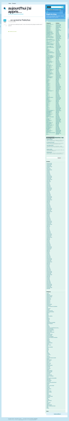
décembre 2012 (58, 86)
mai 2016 (57, 48)
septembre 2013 (58, 77)
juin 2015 (57, 59)
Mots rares (48, 68)
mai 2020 (48, 171)
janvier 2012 (58, 96)
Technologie (49, 395)
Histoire (48, 343)
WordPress (31, 418)
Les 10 (47, 63)
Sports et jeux (48, 122)
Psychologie (48, 114)
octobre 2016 (58, 47)
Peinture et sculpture (49, 110)
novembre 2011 (58, 98)
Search (62, 7)
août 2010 (57, 111)
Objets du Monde (49, 370)
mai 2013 (57, 81)
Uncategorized (12, 21)
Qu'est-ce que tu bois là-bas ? (52, 382)
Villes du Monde (48, 130)
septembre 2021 (49, 169)
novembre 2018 (58, 36)
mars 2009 (57, 127)
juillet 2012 (48, 239)
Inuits (47, 92)
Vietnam (47, 109)
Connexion (35, 418)
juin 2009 (57, 124)
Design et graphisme (49, 56)
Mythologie (48, 71)
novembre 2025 (58, 25)
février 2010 (58, 117)
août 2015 (57, 57)
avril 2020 (57, 32)
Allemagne (48, 75)
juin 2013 (57, 80)
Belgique (47, 80)
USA (47, 108)
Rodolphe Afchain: (50, 139)
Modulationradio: (49, 152)
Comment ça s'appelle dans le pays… (50, 34)
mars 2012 (57, 94)
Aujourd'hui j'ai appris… (19, 10)
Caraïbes (47, 85)
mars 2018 (57, 39)
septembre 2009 (58, 121)
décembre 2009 (49, 271)
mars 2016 (57, 50)
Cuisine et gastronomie (50, 47)
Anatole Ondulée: (49, 149)
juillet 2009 (57, 123)
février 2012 (58, 95)
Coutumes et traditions (50, 44)
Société (47, 121)
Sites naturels (48, 120)
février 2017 (58, 44)
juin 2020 (48, 170)
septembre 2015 (58, 56)
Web (47, 134)
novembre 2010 (58, 108)
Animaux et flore (49, 24)
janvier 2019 (58, 34)
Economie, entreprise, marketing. (52, 337)
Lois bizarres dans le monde (51, 357)
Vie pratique (48, 127)
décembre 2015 (58, 53)
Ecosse (48, 338)
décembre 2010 (58, 107)
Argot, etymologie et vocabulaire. (49, 32)
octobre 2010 (58, 109)
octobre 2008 (58, 132)
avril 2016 (57, 49)
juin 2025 (57, 28)
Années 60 (48, 29)
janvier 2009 (58, 129)
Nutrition (47, 50)
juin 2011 (57, 102)
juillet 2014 (57, 68)
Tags (62, 137)
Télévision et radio (50, 396)
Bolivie (47, 81)
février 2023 (58, 29)
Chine (48, 324)
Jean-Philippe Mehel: (50, 145)
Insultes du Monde (49, 61)
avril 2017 (57, 42)
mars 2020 (57, 33)
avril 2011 (48, 254)
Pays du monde (49, 374)
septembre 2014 (58, 66)
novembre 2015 (58, 54)
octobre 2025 (58, 26)
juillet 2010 (57, 112)
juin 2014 (57, 69)
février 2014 (58, 73)
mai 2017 (57, 41)
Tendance (48, 397)
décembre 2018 (58, 35)
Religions (47, 115)
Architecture (49, 305)
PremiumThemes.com (32, 419)
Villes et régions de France (50, 132)
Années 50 (48, 28)
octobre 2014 (58, 65)
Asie (47, 78)
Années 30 (48, 27)
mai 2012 (57, 92)
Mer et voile (48, 66)
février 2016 (58, 51)
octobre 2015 (58, 55)
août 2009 (57, 122)
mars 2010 (57, 116)
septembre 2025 (58, 27)
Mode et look (48, 67)
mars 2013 (57, 83)
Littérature (48, 64)
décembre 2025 (58, 24)
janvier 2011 (58, 106)
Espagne (47, 88)
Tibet (47, 106)
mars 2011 (48, 255)
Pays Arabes (48, 100)
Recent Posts (57, 137)
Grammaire (48, 341)
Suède (47, 104)
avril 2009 (57, 126)
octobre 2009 (58, 120)
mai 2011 (48, 253)
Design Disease (21, 419)
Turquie (47, 107)
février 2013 (58, 84)
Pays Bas (47, 101)
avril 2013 (57, 82)
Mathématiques (48, 65)
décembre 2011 (58, 97)
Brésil (47, 82)
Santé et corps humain (50, 116)
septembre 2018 (58, 38)
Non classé (48, 368)
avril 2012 (57, 93)
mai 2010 (57, 114)
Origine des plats (49, 51)
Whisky (47, 54)
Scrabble (47, 119)
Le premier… (48, 62)
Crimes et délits (48, 46)
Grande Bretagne (49, 90)
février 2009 (58, 128)
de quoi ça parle (48, 70)
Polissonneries (49, 380)
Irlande (47, 93)
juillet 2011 (57, 101)
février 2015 (49, 206)
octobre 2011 (58, 99)
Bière (47, 48)
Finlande (47, 89)
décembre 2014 (58, 63)
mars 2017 (57, 43)
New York (47, 131)
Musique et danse (49, 69)
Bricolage (47, 128)
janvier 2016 (58, 52)
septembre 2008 (49, 287)
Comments (56, 9)
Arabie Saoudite (48, 77)
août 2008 (48, 288)
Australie (47, 79)
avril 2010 (57, 115)
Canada (47, 84)
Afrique (47, 74)
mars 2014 (57, 72)
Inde (47, 91)
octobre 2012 (58, 88)
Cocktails (47, 49)
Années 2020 (48, 26)
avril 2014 (57, 71)
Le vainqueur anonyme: (50, 142)
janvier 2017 (49, 186)
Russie (47, 103)
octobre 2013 (58, 76)
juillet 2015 (57, 58)
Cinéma (47, 42)
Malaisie (48, 358)
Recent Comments (50, 137)
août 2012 (48, 238)
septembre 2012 (49, 237)
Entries (48, 9)
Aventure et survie (49, 36)
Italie (47, 95)
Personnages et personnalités (48, 111)
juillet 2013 (57, 79)
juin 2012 (57, 91)
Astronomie (48, 35)
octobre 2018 (58, 37)
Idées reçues (48, 60)
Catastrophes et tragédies (51, 322)
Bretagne (47, 83)
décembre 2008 (58, 130)
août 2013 (57, 78)
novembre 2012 (58, 87)
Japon (47, 96)
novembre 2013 (49, 222)
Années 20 (48, 25)
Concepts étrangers (49, 43)
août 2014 (57, 67)
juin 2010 (57, 113)
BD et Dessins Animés (50, 37)
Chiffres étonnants (49, 41)
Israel (47, 94)
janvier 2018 (58, 40)
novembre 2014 (58, 64)
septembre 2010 (58, 110)
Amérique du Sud (49, 76)
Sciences (47, 118)
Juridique (47, 129)
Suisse (47, 105)
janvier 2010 (49, 270)
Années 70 (48, 303)
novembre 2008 (58, 131)
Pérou (47, 102)
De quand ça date (49, 55)
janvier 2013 (58, 85)
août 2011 (57, 100)
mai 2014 (57, 70)
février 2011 (49, 256)
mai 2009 (57, 125)
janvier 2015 (58, 62)
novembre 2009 (49, 272)
